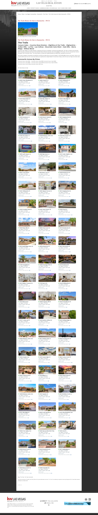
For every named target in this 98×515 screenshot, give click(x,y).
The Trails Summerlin (29, 477)
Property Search (34, 8)
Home (28, 8)
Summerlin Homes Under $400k (50, 61)
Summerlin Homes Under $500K (24, 62)
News (69, 8)
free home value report (31, 56)
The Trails (45, 14)
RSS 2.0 (71, 479)
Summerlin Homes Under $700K (37, 62)
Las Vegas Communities (30, 14)
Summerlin (39, 14)
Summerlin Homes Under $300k (37, 61)
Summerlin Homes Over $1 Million (24, 64)
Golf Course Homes (63, 8)
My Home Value (53, 8)
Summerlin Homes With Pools (37, 64)
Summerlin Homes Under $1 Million (50, 62)
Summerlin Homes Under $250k (24, 61)
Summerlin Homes (44, 8)
